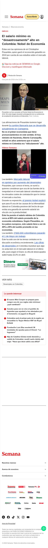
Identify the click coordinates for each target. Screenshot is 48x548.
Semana (5, 27)
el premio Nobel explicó (34, 200)
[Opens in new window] (8, 517)
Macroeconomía (17, 27)
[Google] (3, 517)
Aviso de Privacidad (11, 524)
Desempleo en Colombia (13, 284)
